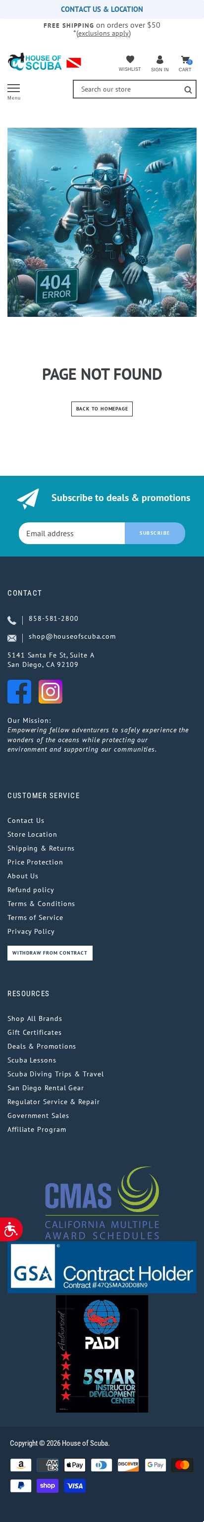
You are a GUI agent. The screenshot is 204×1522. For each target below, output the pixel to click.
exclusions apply (103, 33)
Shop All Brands (34, 1018)
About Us (23, 875)
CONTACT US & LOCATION (102, 9)
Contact (25, 593)
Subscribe (155, 533)
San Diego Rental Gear (45, 1087)
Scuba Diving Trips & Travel (55, 1073)
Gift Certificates (34, 1032)
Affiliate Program (36, 1129)
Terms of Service (35, 917)
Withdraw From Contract (50, 953)
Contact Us (26, 820)
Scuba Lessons (31, 1060)
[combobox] (135, 89)
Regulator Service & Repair (53, 1101)
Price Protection (35, 862)
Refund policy (30, 889)
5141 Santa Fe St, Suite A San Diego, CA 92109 (51, 660)
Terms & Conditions (41, 903)
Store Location (32, 834)
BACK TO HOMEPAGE (102, 409)
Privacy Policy (31, 931)
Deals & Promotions (41, 1046)
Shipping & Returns (41, 848)
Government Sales (38, 1115)
